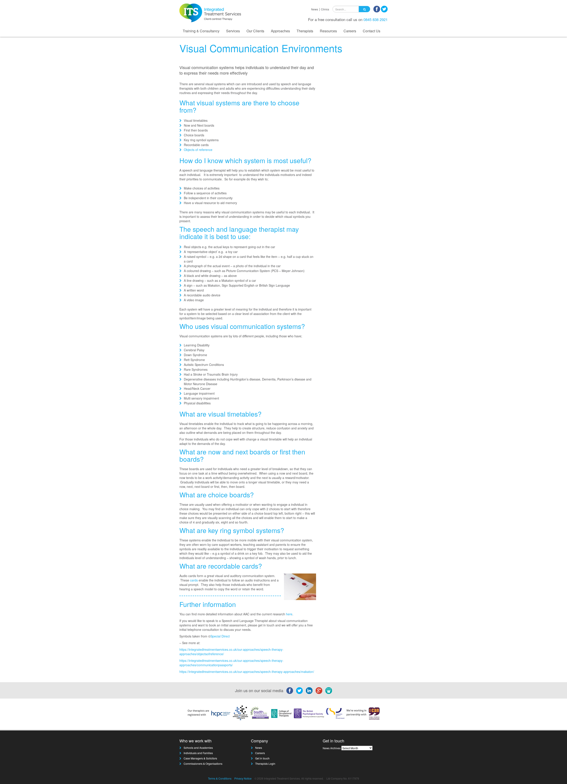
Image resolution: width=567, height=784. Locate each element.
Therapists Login (265, 763)
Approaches (280, 30)
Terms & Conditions (219, 778)
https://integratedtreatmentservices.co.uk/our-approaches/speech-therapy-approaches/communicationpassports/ (231, 662)
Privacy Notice (243, 778)
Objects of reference (198, 149)
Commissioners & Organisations (203, 763)
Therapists (305, 30)
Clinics (325, 9)
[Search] (364, 9)
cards (194, 580)
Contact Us (371, 30)
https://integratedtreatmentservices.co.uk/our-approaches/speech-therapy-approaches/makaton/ (246, 671)
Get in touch (262, 758)
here (289, 614)
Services (233, 30)
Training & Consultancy (201, 30)
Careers (350, 30)
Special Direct (220, 636)
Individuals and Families (198, 753)
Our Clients (255, 30)
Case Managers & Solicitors (200, 758)
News (314, 9)
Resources (328, 30)
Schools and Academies (198, 747)
